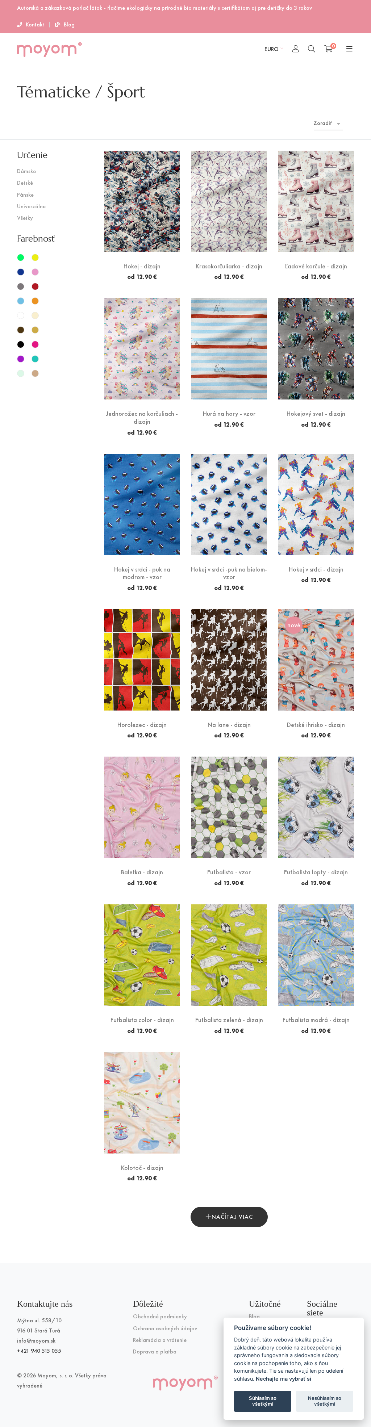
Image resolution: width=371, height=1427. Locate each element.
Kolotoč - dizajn (142, 1168)
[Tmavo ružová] (35, 344)
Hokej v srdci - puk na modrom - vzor (142, 573)
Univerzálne (31, 206)
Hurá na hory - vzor (229, 414)
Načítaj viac (232, 1217)
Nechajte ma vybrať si (283, 1379)
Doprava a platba (154, 1352)
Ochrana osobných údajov (165, 1328)
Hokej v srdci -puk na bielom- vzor (229, 573)
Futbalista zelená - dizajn (229, 1020)
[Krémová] (35, 315)
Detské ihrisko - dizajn (316, 725)
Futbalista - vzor (229, 872)
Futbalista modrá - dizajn (316, 1020)
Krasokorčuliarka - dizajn (229, 266)
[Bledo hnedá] (35, 373)
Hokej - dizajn (142, 266)
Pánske (25, 195)
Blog (69, 24)
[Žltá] (35, 257)
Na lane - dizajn (229, 725)
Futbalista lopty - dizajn (316, 872)
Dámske (26, 171)
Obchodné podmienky (160, 1316)
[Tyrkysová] (35, 359)
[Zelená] (20, 257)
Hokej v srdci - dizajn (316, 569)
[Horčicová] (35, 330)
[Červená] (35, 286)
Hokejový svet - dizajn (316, 414)
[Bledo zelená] (20, 373)
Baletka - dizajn (142, 872)
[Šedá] (20, 286)
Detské (25, 183)
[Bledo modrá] (20, 301)
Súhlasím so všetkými (262, 1401)
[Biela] (20, 315)
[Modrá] (20, 272)
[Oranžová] (35, 301)
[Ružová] (35, 272)
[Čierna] (20, 344)
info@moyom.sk (36, 1340)
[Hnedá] (20, 330)
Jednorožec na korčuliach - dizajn (142, 417)
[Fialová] (20, 359)
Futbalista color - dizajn (142, 1020)
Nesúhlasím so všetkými (324, 1401)
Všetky (25, 218)
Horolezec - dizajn (142, 725)
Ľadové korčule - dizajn (316, 266)
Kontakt (35, 24)
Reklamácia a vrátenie (160, 1340)
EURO (271, 49)
